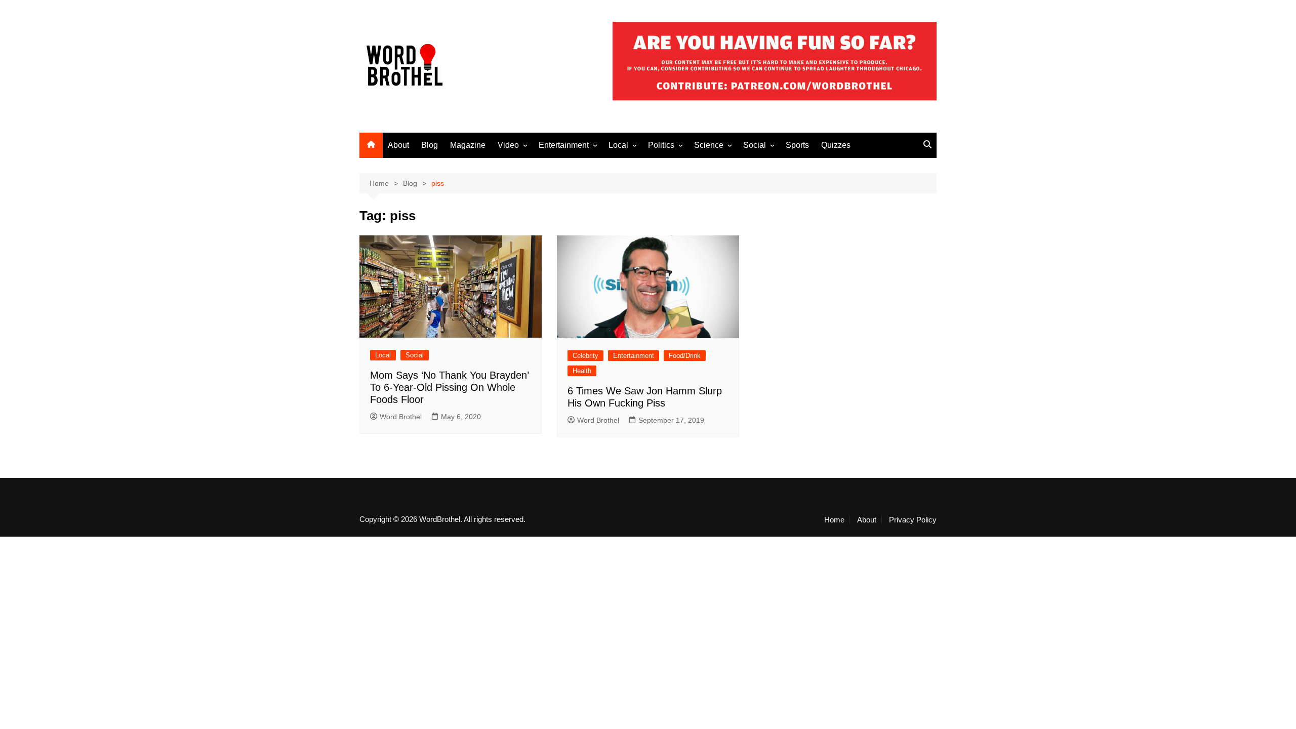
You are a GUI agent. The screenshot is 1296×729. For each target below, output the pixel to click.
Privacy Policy (913, 520)
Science (708, 145)
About (398, 145)
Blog (429, 145)
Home (834, 520)
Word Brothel (401, 417)
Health (582, 371)
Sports (797, 145)
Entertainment (564, 145)
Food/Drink (685, 355)
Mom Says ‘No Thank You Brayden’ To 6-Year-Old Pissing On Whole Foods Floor (449, 387)
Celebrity (585, 355)
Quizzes (835, 145)
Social (754, 145)
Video (508, 145)
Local (618, 145)
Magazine (467, 145)
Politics (661, 145)
